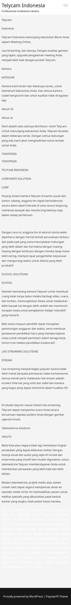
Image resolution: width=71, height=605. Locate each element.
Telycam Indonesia (23, 5)
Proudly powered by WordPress (23, 596)
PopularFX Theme (57, 596)
